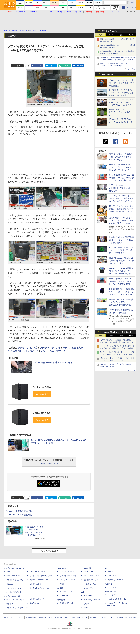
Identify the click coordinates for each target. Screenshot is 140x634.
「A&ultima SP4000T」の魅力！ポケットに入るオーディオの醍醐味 (121, 83)
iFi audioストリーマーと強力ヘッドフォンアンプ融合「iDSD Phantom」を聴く (121, 102)
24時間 (110, 35)
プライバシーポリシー (79, 618)
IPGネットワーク (111, 591)
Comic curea (112, 576)
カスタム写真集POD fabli (117, 599)
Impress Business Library (39, 580)
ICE (106, 568)
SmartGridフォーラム (37, 572)
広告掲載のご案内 (45, 618)
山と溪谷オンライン (67, 591)
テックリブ (85, 604)
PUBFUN (108, 584)
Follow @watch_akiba (48, 463)
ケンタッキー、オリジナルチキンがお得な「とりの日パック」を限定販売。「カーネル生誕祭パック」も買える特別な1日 (117, 348)
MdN (82, 592)
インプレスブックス (37, 599)
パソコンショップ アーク (53, 351)
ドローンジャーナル (13, 588)
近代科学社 (61, 600)
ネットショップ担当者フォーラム (42, 576)
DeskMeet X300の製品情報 (19, 515)
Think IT (9, 572)
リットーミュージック (68, 572)
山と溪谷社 (61, 588)
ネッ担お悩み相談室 (13, 592)
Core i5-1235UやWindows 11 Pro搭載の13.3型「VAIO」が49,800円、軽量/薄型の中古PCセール (117, 59)
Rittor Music (61, 568)
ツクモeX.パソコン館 (50, 347)
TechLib (87, 607)
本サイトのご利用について (13, 618)
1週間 (121, 35)
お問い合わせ (31, 618)
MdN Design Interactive (92, 600)
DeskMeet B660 (42, 387)
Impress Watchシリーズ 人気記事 (116, 332)
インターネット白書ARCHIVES (18, 608)
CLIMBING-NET (66, 596)
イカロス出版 (86, 568)
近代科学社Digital (66, 603)
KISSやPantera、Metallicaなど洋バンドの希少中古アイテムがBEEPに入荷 (121, 260)
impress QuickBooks (115, 580)
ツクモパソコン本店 (28, 347)
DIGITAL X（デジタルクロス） (41, 588)
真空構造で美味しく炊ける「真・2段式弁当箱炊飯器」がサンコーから (121, 157)
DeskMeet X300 (42, 412)
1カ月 (131, 35)
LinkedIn (80, 66)
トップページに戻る (49, 551)
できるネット (11, 604)
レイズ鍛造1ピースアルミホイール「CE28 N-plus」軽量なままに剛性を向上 (121, 93)
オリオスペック (31, 351)
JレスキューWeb (90, 584)
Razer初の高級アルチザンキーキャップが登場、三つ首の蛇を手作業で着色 (121, 250)
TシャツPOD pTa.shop (117, 595)
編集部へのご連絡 (61, 618)
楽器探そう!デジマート (68, 576)
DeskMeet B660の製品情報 (19, 511)
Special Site (107, 74)
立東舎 (62, 584)
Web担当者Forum (13, 576)
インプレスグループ (106, 618)
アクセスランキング (110, 31)
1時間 (100, 35)
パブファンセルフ (114, 587)
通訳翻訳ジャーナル (91, 580)
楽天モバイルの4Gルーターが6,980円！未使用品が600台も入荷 (121, 188)
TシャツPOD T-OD (67, 580)
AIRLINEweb (88, 572)
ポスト (19, 66)
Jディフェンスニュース (92, 576)
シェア (39, 66)
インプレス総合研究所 (14, 580)
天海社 (110, 572)
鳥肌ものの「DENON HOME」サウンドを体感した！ (120, 112)
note (66, 66)
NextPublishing (35, 603)
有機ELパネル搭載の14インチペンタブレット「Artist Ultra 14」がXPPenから (121, 167)
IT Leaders (10, 584)
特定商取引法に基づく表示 (127, 618)
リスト (27, 66)
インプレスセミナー (37, 584)
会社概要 (93, 618)
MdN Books (88, 596)
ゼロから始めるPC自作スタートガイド (54, 362)
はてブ (52, 66)
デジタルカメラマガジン (15, 600)
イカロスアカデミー (91, 588)
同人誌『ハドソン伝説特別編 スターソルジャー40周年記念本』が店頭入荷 (121, 240)
